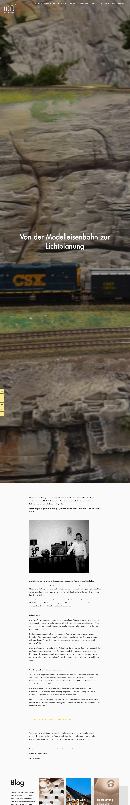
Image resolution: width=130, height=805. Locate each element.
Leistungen (62, 4)
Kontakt (122, 4)
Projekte (73, 4)
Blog (93, 4)
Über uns (84, 4)
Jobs (114, 4)
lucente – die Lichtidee (45, 4)
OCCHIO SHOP (103, 4)
